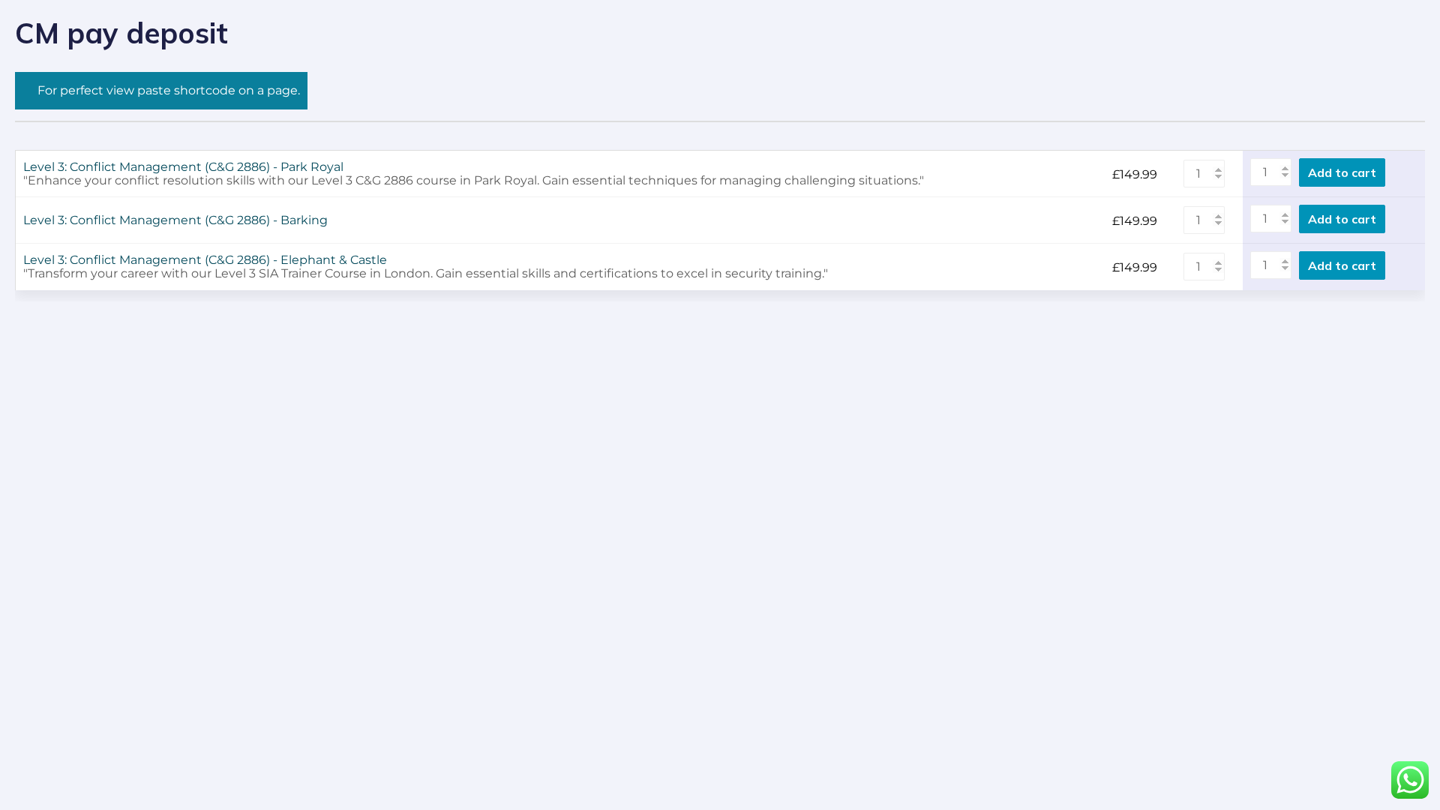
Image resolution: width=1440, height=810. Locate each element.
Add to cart (1342, 172)
